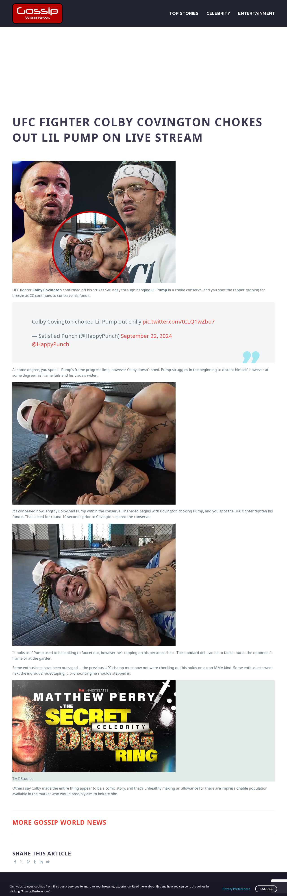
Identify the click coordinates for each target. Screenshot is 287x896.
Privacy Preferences (236, 889)
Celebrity (218, 13)
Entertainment (256, 13)
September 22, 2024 (146, 335)
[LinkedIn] (41, 862)
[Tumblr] (35, 862)
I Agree (266, 889)
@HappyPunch (50, 344)
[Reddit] (48, 862)
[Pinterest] (28, 862)
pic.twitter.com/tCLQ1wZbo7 (179, 321)
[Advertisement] (143, 67)
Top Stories (183, 13)
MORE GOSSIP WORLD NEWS (59, 822)
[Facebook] (15, 862)
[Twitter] (22, 862)
